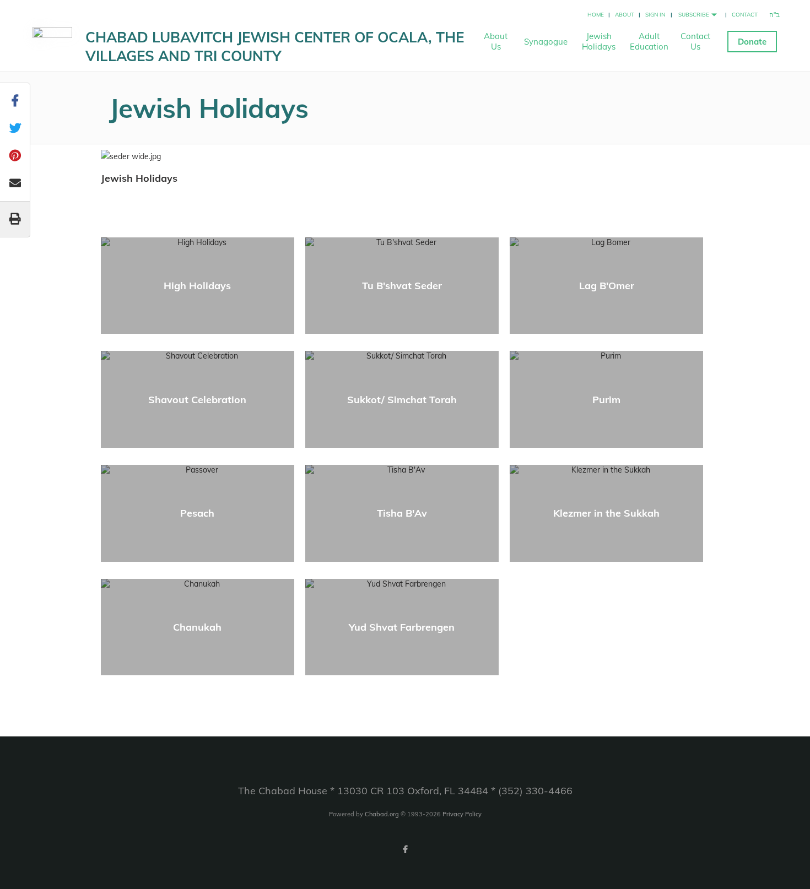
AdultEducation (649, 41)
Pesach (197, 513)
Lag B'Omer (606, 285)
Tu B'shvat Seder (402, 285)
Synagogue (546, 41)
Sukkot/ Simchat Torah (402, 399)
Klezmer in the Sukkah (606, 513)
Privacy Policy (462, 814)
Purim (606, 399)
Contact (745, 14)
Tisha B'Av (402, 513)
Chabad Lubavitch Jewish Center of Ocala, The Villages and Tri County (274, 46)
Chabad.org (382, 814)
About (624, 14)
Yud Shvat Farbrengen (402, 627)
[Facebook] (405, 849)
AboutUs (495, 41)
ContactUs (695, 41)
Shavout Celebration (197, 399)
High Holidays (197, 285)
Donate (752, 41)
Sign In (655, 14)
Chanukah (197, 627)
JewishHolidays (598, 41)
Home (595, 14)
